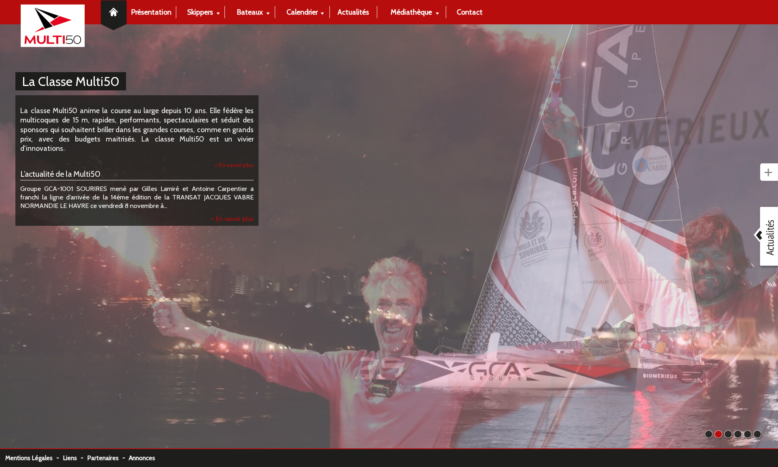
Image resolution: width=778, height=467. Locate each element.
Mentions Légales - (34, 458)
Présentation (151, 12)
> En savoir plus (234, 165)
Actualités (353, 12)
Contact (470, 12)
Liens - (75, 458)
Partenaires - (108, 458)
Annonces (142, 458)
